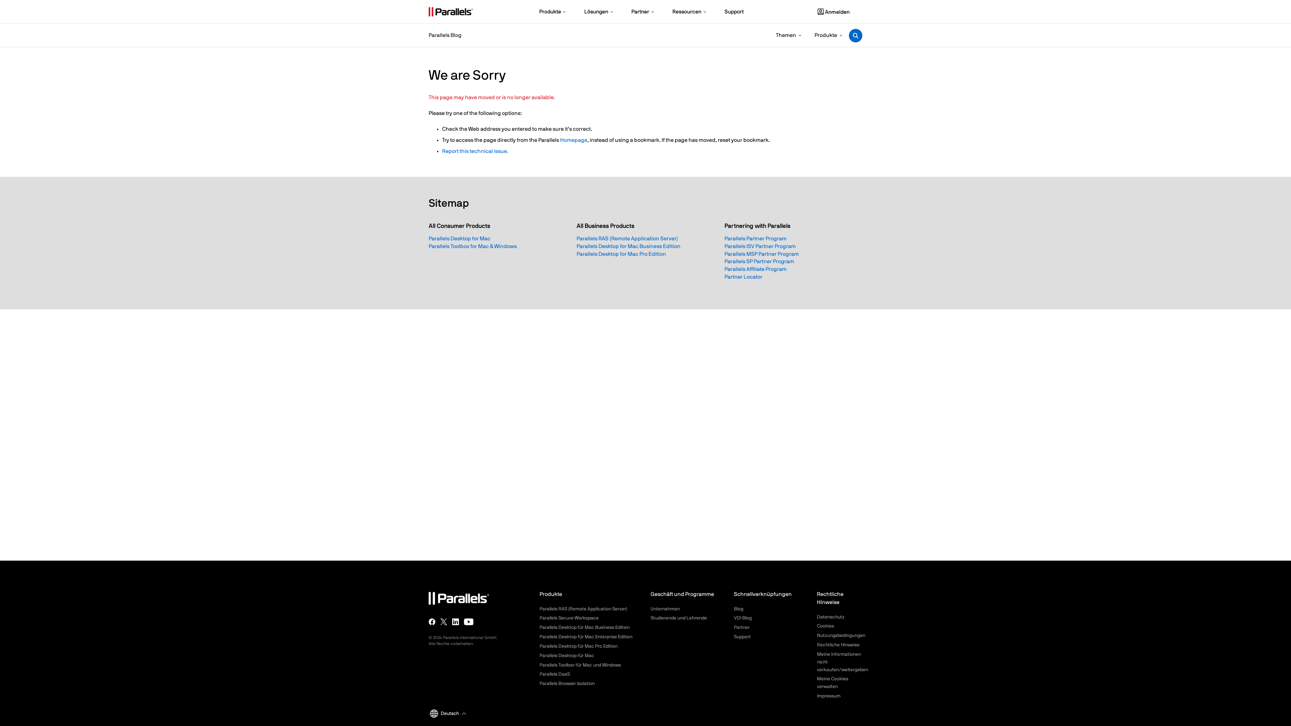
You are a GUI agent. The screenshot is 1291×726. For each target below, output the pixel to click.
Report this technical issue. (475, 151)
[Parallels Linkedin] (455, 621)
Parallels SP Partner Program (759, 261)
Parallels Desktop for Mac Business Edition (628, 246)
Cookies (825, 626)
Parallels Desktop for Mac (460, 238)
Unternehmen (665, 609)
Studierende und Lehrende (679, 618)
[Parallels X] (443, 621)
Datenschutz (831, 617)
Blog (738, 609)
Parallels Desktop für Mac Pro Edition (579, 646)
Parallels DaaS (555, 674)
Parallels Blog (445, 35)
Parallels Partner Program (756, 238)
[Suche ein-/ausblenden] (855, 35)
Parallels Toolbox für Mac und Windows (580, 665)
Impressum (828, 696)
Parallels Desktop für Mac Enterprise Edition (586, 637)
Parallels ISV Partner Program (760, 246)
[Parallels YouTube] (469, 621)
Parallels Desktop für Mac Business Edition (585, 627)
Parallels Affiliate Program (756, 269)
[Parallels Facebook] (432, 621)
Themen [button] (786, 35)
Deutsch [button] (450, 713)
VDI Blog (743, 618)
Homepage (573, 140)
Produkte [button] (826, 35)
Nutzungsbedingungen (841, 635)
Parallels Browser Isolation (567, 683)
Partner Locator (743, 277)
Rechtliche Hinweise (838, 645)
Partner (742, 627)
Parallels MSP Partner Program (762, 254)
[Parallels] (451, 11)
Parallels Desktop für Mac (567, 655)
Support (742, 637)
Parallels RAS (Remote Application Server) (627, 238)
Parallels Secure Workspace (569, 618)
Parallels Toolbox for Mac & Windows (473, 246)
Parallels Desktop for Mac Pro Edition (621, 254)
